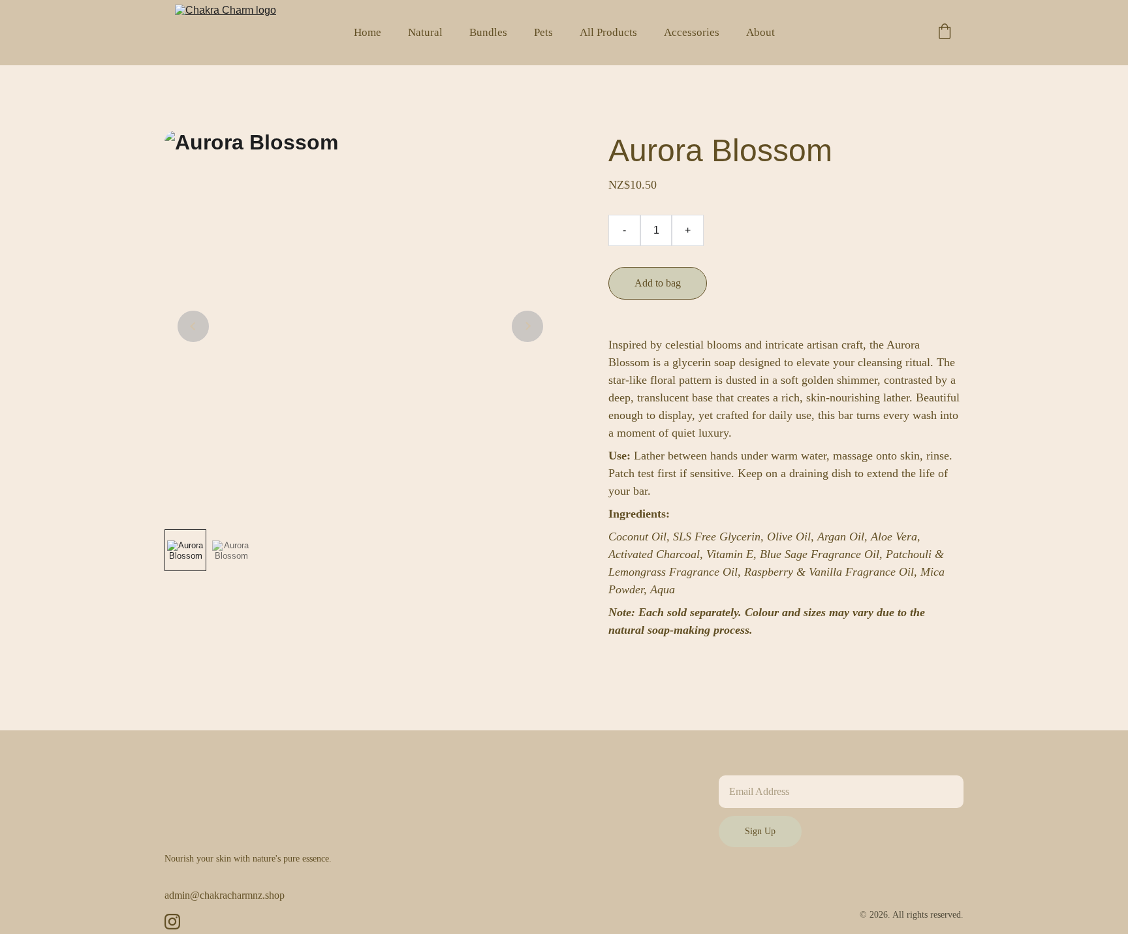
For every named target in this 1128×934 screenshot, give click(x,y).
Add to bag (657, 282)
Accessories (691, 32)
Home (367, 32)
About (760, 32)
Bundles (488, 32)
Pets (543, 32)
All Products (608, 32)
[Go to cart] (944, 33)
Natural (425, 32)
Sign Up (760, 831)
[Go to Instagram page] (172, 921)
